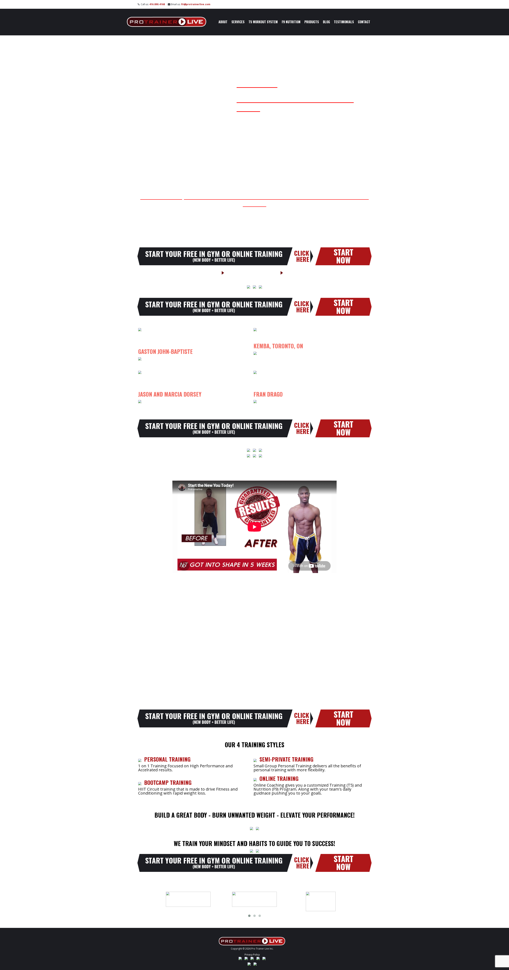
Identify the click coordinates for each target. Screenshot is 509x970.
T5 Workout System (263, 21)
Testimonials (344, 21)
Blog (326, 21)
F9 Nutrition (291, 21)
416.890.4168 (157, 4)
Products (311, 21)
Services (238, 21)
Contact (364, 21)
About (223, 21)
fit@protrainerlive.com (195, 4)
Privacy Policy (252, 954)
